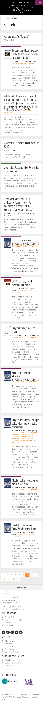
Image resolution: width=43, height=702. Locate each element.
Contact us (9, 646)
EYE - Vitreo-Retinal (30, 111)
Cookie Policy (10, 617)
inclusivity (8, 215)
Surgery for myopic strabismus (21, 374)
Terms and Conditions (13, 625)
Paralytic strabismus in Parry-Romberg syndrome (24, 527)
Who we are (9, 641)
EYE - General (8, 113)
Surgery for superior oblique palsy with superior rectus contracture (25, 423)
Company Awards (12, 652)
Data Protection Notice (14, 620)
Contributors (10, 649)
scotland (18, 213)
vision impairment (29, 213)
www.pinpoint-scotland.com (13, 609)
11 (9, 579)
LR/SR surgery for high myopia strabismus (23, 283)
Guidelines (9, 666)
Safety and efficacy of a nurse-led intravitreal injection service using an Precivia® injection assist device (21, 99)
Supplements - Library (13, 663)
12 (14, 579)
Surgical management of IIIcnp (23, 330)
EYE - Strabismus (27, 63)
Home (7, 19)
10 (4, 579)
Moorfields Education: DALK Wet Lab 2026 (21, 145)
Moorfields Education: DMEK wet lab (21, 167)
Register (8, 644)
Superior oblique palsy (20, 435)
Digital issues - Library (13, 660)
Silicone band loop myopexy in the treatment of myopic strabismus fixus (25, 54)
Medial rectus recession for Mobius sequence (25, 482)
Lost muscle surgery (21, 240)
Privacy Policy (10, 623)
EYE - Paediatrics (18, 246)
